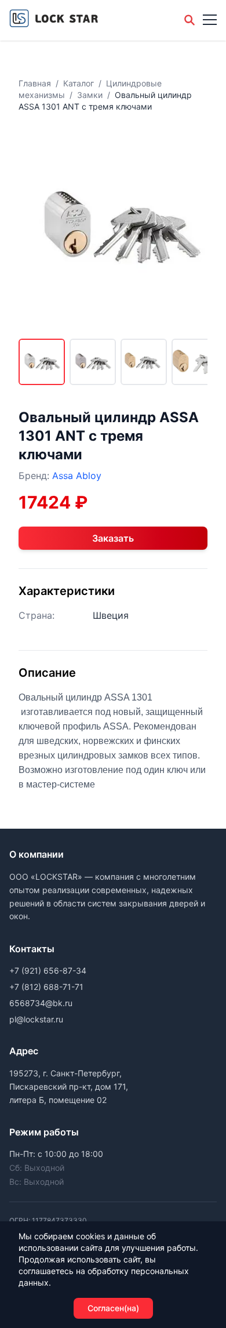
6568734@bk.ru (40, 1003)
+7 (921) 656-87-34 (47, 970)
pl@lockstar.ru (36, 1019)
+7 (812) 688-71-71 (46, 987)
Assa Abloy (76, 475)
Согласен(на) (113, 1308)
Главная (35, 83)
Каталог (78, 83)
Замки (90, 95)
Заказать (113, 538)
